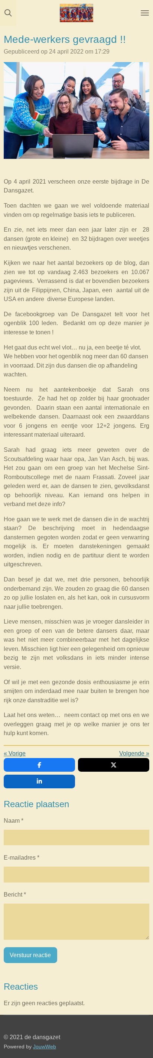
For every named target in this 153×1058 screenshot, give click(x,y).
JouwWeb (44, 1047)
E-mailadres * (21, 857)
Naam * (13, 820)
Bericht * (15, 894)
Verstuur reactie (30, 955)
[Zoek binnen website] (8, 13)
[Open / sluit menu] (145, 13)
